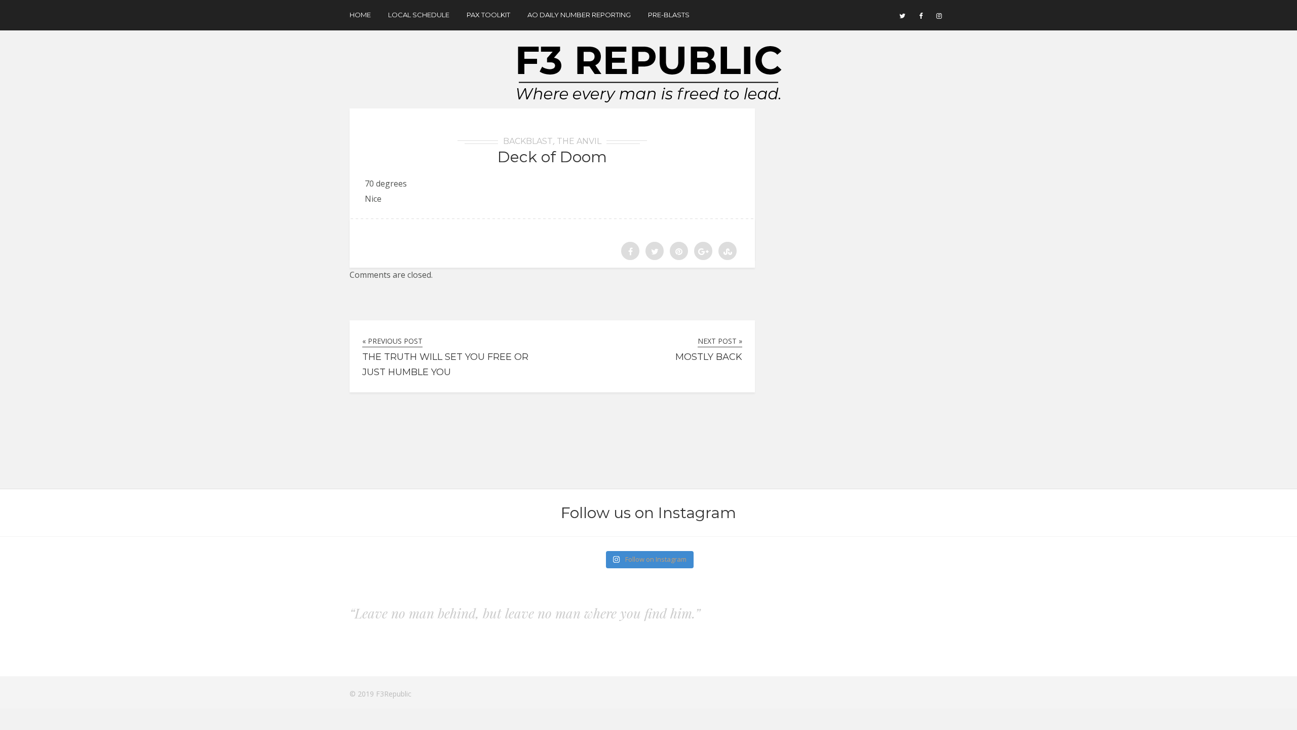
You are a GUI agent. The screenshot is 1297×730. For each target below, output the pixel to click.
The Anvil (579, 141)
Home (360, 15)
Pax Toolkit (488, 15)
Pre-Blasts (669, 15)
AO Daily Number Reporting (579, 15)
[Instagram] (938, 15)
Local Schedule (418, 15)
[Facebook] (920, 15)
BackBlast (528, 141)
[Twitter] (902, 15)
